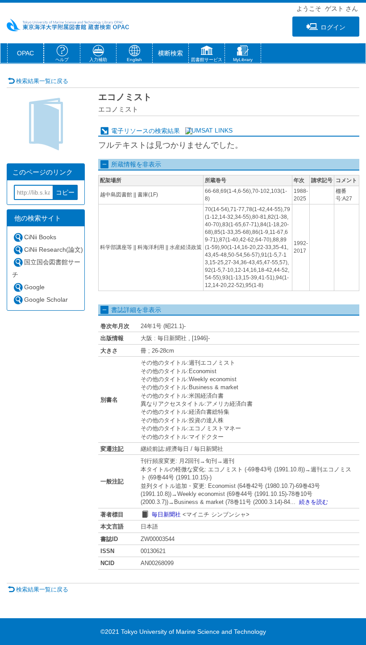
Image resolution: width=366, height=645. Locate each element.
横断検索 (170, 53)
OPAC (25, 53)
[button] (207, 55)
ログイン (332, 27)
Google (34, 287)
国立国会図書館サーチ (46, 268)
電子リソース (130, 130)
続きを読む (313, 502)
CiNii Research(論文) (53, 249)
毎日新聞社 (166, 514)
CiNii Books (40, 237)
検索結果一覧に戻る (42, 81)
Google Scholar (46, 299)
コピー (65, 192)
